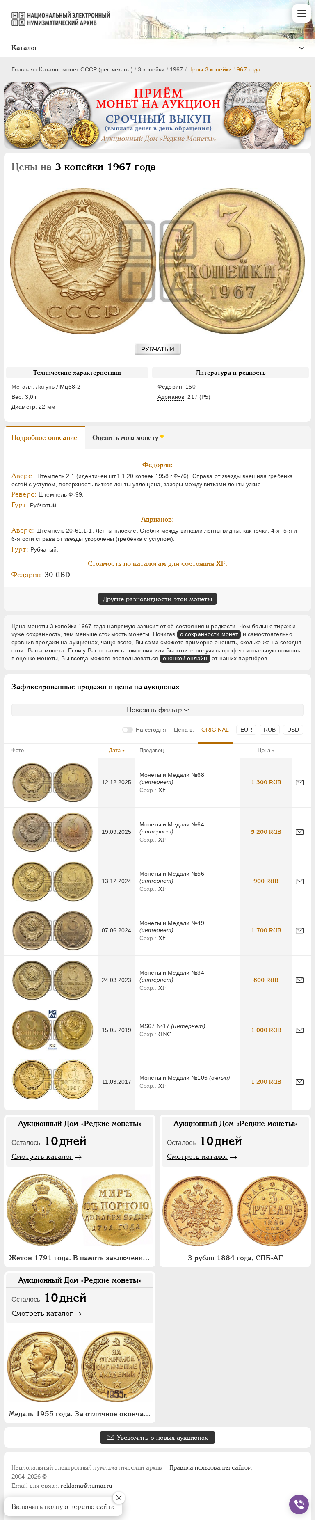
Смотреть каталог (42, 1156)
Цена (264, 750)
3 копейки (151, 69)
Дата (115, 750)
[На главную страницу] (57, 18)
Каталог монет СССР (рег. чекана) (85, 69)
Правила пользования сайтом (210, 1467)
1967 (176, 69)
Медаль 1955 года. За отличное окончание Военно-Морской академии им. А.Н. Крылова (81, 1414)
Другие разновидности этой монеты (157, 598)
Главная (22, 69)
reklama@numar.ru (86, 1485)
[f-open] (299, 1504)
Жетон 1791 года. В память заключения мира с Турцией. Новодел (81, 1258)
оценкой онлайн (185, 658)
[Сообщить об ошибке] (300, 782)
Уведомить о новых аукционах (162, 1437)
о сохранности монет (209, 634)
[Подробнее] (52, 782)
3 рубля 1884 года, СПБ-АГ (235, 1258)
